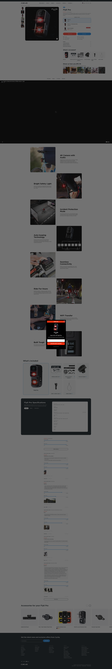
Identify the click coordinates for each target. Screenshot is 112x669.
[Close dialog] (64, 321)
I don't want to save (56, 346)
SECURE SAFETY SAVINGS (56, 343)
